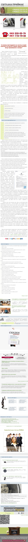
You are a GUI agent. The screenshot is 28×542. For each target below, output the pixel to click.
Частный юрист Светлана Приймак (8, 255)
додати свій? (18, 323)
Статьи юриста (7, 357)
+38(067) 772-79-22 (19, 11)
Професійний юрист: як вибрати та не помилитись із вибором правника (14, 279)
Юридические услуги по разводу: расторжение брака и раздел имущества (14, 245)
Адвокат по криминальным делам (7, 253)
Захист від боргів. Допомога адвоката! (8, 287)
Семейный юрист (21, 357)
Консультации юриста (21, 358)
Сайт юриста (4, 537)
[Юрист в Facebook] (21, 513)
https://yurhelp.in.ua (4, 503)
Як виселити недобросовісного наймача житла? (10, 291)
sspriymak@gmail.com (12, 503)
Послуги (10, 14)
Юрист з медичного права (6, 290)
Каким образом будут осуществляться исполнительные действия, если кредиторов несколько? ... (22, 409)
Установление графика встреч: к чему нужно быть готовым (14, 384)
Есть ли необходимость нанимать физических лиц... (10, 422)
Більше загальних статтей (23, 381)
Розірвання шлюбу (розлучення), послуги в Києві (11, 390)
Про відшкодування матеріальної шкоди (10, 460)
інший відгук (4, 323)
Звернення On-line (7, 540)
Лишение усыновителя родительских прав (8, 418)
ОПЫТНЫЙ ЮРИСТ (18, 426)
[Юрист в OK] (23, 513)
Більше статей (24, 295)
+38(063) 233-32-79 (19, 9)
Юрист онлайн (4, 247)
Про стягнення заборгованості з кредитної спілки (11, 476)
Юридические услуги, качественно (7, 248)
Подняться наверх (24, 515)
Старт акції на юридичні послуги (7, 280)
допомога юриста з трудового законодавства (9, 421)
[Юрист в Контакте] (18, 513)
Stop (14, 29)
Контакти (24, 14)
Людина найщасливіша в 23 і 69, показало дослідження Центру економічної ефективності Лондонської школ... (12, 409)
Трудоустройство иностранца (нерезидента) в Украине (11, 278)
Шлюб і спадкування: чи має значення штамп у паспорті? (11, 276)
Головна (3, 14)
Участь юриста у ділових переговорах (8, 266)
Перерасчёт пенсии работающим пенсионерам (9, 272)
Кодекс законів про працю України (7, 420)
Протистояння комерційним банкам (8, 274)
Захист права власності (5, 286)
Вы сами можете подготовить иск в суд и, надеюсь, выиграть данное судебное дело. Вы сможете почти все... (12, 401)
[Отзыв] (10, 23)
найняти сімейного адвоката (15, 234)
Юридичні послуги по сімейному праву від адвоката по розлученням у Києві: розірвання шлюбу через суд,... (22, 401)
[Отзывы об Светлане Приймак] (3, 319)
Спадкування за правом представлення (8, 289)
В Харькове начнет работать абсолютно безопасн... (10, 419)
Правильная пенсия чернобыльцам (7, 270)
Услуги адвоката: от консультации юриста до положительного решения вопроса (20, 299)
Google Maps (8, 513)
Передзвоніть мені (18, 540)
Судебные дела (7, 358)
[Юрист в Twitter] (20, 513)
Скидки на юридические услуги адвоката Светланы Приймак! (12, 271)
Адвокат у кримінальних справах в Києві (9, 275)
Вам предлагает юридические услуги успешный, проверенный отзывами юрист (19, 306)
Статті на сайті (22, 51)
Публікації (17, 14)
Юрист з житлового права (6, 293)
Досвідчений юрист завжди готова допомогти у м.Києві (11, 252)
